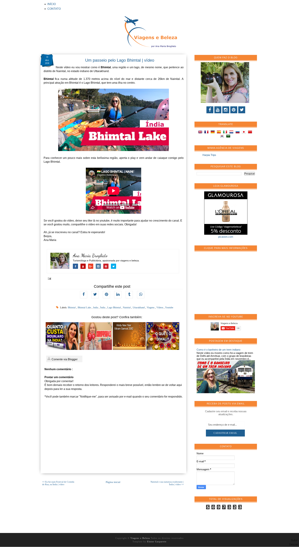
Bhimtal (72, 307)
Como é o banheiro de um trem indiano (218, 349)
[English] (201, 132)
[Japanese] (244, 132)
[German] (213, 132)
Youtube (169, 307)
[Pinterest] (233, 109)
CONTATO (54, 8)
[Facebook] (209, 109)
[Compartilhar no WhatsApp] (140, 294)
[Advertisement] (222, 284)
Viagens (151, 307)
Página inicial (113, 482)
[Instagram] (225, 109)
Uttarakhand (139, 307)
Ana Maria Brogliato (90, 255)
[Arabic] (229, 136)
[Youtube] (217, 109)
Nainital (127, 307)
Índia (103, 307)
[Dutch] (232, 132)
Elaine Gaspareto (156, 541)
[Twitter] (241, 109)
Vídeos (160, 307)
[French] (207, 132)
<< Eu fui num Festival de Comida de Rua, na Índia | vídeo (58, 483)
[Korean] (222, 136)
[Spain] (219, 132)
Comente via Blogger (64, 359)
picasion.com (225, 236)
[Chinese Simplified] (250, 132)
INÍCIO (51, 4)
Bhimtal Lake (85, 307)
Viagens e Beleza (140, 538)
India (96, 307)
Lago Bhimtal (114, 307)
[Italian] (226, 132)
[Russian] (238, 132)
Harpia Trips (209, 154)
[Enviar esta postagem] (49, 278)
